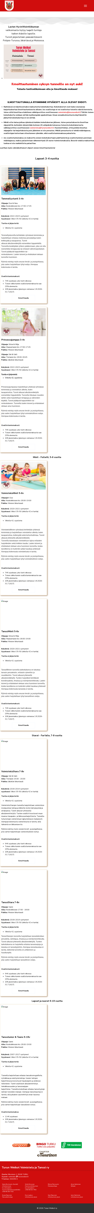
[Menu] (85, 5)
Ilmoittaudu (23, 298)
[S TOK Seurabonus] (71, 1145)
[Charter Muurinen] (47, 1154)
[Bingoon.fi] (21, 1145)
